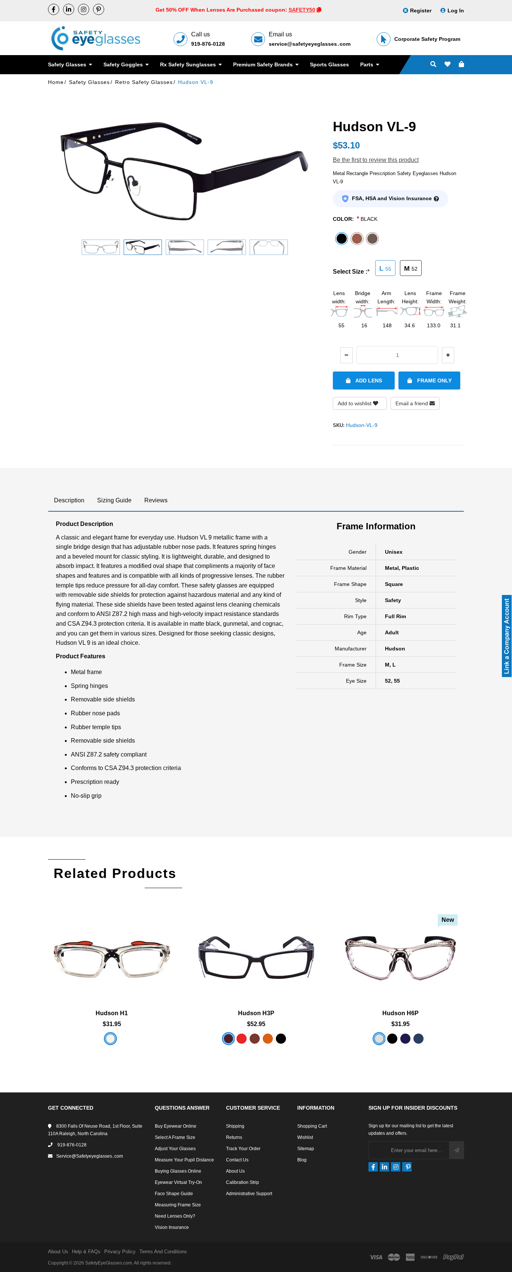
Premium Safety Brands (263, 64)
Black (369, 219)
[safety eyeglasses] (53, 9)
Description (69, 500)
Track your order (243, 1148)
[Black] (392, 1039)
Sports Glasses (329, 64)
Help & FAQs (86, 1251)
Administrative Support (249, 1193)
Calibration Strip (242, 1182)
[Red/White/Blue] (242, 1039)
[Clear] (110, 1039)
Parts (367, 64)
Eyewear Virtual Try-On (178, 1182)
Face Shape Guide (174, 1193)
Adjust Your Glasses (175, 1148)
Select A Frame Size (175, 1137)
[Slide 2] (143, 247)
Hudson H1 (112, 1013)
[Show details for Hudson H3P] (256, 948)
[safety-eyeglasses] (68, 9)
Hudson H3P (256, 1013)
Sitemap (305, 1148)
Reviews (156, 500)
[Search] (433, 64)
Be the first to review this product (376, 160)
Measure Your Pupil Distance (184, 1160)
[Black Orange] (268, 1039)
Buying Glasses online (178, 1171)
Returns (234, 1137)
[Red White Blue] (418, 1039)
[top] (7, 1253)
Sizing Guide (114, 500)
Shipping (235, 1126)
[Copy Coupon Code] (319, 10)
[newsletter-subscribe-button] (456, 1150)
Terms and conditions (163, 1251)
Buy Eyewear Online (175, 1126)
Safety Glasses (68, 64)
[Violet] (405, 1039)
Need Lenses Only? (175, 1216)
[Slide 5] (269, 247)
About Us (235, 1171)
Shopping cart (312, 1126)
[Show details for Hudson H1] (112, 948)
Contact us (237, 1160)
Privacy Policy (120, 1251)
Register (420, 10)
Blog (302, 1160)
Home (56, 82)
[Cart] (461, 64)
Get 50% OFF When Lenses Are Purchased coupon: (222, 10)
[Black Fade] (281, 1039)
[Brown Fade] (255, 1039)
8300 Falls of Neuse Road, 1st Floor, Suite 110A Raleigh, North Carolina (95, 1130)
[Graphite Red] (228, 1039)
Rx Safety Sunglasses (188, 64)
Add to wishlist (355, 403)
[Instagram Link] (83, 9)
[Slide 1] (101, 247)
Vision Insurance (172, 1227)
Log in (456, 10)
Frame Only (434, 381)
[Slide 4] (227, 247)
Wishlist (305, 1137)
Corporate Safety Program (427, 39)
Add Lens (368, 381)
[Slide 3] (185, 247)
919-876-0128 (208, 44)
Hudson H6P (400, 1013)
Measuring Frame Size (178, 1205)
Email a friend (412, 403)
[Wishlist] (448, 64)
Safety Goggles (123, 64)
